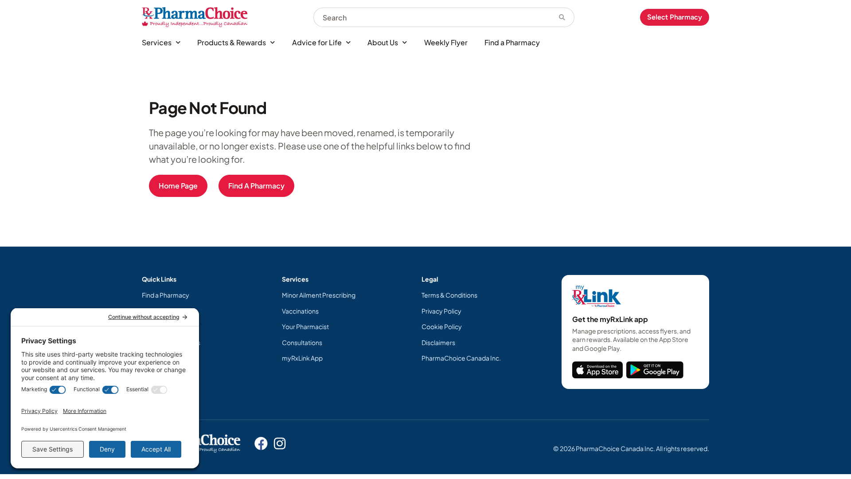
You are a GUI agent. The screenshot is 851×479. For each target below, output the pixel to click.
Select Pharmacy (674, 17)
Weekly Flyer (446, 42)
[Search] (562, 17)
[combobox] (431, 17)
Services (157, 42)
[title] (597, 369)
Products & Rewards (231, 42)
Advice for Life (317, 42)
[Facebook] (261, 443)
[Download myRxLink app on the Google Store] (654, 369)
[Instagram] (279, 443)
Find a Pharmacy (512, 42)
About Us (382, 42)
